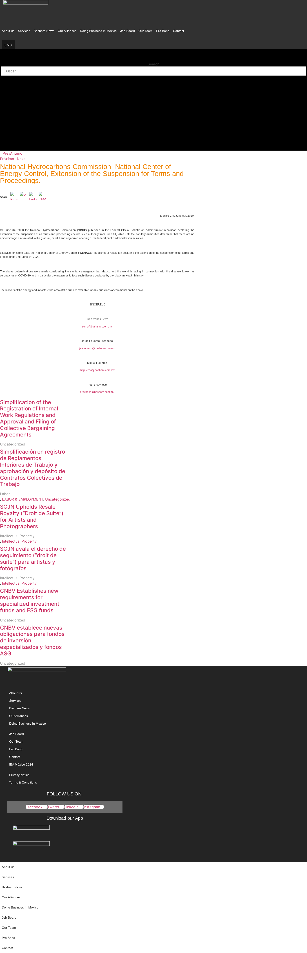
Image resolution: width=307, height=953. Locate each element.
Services (24, 31)
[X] (23, 197)
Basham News (44, 31)
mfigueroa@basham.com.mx (97, 370)
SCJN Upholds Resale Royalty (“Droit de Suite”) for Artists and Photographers (31, 516)
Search (153, 64)
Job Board (127, 31)
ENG (8, 45)
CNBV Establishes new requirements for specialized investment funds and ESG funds (29, 600)
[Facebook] (14, 197)
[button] (153, 58)
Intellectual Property (17, 536)
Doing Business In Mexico (98, 31)
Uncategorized (12, 444)
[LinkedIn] (33, 197)
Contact (178, 31)
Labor (5, 494)
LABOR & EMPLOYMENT (22, 499)
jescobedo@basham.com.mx (97, 348)
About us (8, 31)
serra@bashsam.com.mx (97, 326)
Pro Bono (162, 31)
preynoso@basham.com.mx (97, 392)
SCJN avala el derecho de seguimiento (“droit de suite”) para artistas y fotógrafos (33, 558)
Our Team (145, 31)
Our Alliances (67, 31)
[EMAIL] (42, 197)
